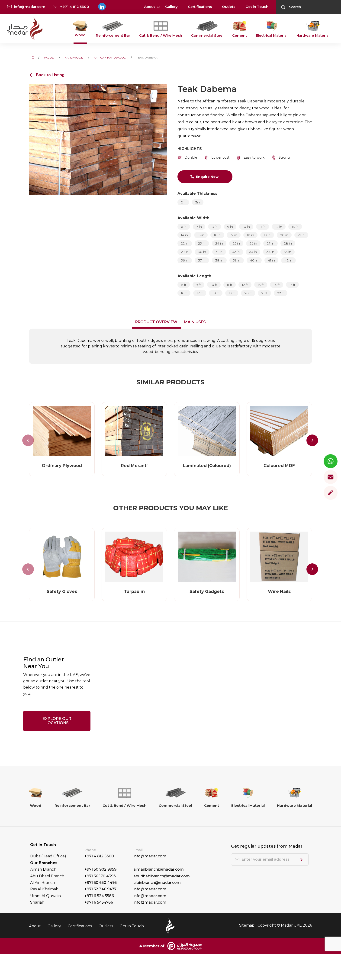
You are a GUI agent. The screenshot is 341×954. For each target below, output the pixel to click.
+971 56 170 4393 (100, 876)
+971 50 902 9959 (100, 869)
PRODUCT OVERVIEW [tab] (156, 322)
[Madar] (25, 29)
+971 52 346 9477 (100, 889)
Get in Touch (256, 6)
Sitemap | (248, 925)
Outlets (228, 6)
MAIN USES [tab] (195, 322)
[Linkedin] (101, 7)
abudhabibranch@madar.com (161, 876)
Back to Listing (50, 75)
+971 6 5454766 (98, 902)
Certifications (200, 6)
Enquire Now (207, 177)
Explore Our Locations (56, 720)
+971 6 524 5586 (99, 896)
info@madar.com (149, 856)
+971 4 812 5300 (99, 856)
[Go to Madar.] (33, 57)
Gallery (171, 6)
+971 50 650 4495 (100, 882)
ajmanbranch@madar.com (158, 869)
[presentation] (28, 440)
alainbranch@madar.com (157, 882)
